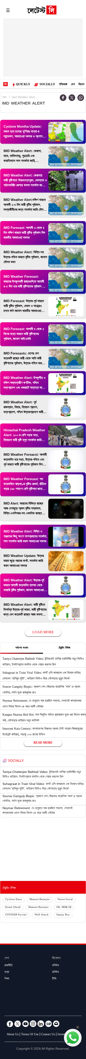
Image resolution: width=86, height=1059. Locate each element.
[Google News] (48, 1023)
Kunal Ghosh (13, 907)
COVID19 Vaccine (16, 915)
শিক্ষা (6, 979)
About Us (13, 1034)
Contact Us (48, 1034)
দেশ (73, 84)
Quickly (23, 84)
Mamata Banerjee (40, 900)
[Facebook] (10, 1023)
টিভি (54, 979)
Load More (43, 632)
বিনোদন (56, 958)
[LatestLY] (41, 11)
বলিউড (55, 965)
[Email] (56, 1023)
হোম (4, 97)
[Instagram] (33, 1023)
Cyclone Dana (13, 900)
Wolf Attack (42, 915)
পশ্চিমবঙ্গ (63, 84)
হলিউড (55, 972)
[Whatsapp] (80, 97)
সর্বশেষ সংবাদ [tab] (21, 648)
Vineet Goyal (65, 900)
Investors (63, 1034)
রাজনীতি (8, 965)
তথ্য (6, 972)
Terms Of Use (30, 1034)
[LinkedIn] (40, 1023)
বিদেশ (81, 84)
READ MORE (43, 743)
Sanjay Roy (63, 915)
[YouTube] (25, 1023)
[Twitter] (72, 97)
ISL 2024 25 (63, 907)
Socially (47, 84)
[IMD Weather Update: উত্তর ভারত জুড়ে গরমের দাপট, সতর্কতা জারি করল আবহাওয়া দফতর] (66, 561)
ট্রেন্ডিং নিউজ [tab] (64, 648)
